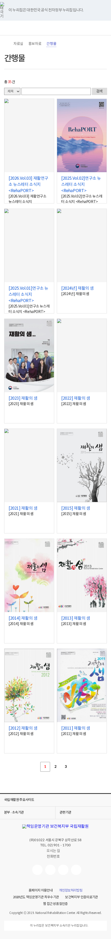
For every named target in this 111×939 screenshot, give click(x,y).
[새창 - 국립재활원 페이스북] (76, 870)
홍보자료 (34, 44)
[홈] (6, 44)
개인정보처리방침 (70, 891)
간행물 (51, 44)
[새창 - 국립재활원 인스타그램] (63, 870)
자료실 (18, 44)
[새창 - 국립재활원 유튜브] (37, 870)
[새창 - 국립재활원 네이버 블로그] (50, 870)
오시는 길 (53, 851)
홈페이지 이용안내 (41, 891)
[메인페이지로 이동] (55, 28)
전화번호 (53, 857)
